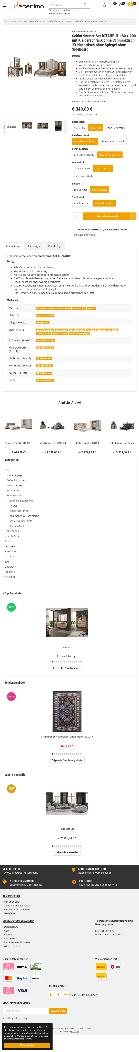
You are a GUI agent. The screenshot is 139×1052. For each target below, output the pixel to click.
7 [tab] (64, 661)
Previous (9, 83)
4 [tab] (58, 661)
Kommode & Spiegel (79, 333)
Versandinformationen (17, 909)
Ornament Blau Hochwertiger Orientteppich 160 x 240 (67, 736)
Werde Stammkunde (21, 881)
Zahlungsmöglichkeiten (17, 905)
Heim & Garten (12, 536)
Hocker (13, 505)
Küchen (8, 556)
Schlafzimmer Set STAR (87, 443)
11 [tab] (72, 661)
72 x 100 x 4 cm (44, 373)
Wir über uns (11, 901)
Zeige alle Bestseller (66, 852)
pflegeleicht (42, 322)
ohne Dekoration (45, 330)
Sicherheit (86, 881)
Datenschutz (11, 926)
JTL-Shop (75, 1031)
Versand (93, 114)
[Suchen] (85, 4)
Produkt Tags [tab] (54, 246)
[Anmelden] (104, 5)
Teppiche (9, 571)
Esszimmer (13, 490)
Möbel (8, 470)
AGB (6, 930)
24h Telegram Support (84, 994)
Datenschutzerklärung (20, 1038)
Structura (67, 647)
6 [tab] (62, 661)
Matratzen (10, 566)
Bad (6, 561)
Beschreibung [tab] (12, 246)
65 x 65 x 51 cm (44, 358)
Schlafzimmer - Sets (95, 101)
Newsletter (10, 913)
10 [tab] (70, 661)
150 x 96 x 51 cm (44, 365)
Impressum (10, 938)
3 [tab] (56, 661)
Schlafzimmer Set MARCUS (52, 443)
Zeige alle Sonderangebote (67, 760)
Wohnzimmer (14, 485)
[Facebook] (58, 994)
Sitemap (8, 934)
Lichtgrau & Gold (45, 380)
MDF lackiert (79, 308)
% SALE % (9, 576)
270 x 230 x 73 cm (45, 347)
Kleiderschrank (60, 333)
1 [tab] (52, 661)
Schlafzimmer (15, 495)
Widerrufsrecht (12, 946)
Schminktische (17, 526)
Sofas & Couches (16, 480)
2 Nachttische (43, 333)
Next (65, 83)
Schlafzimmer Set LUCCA (17, 443)
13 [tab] (76, 661)
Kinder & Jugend (16, 475)
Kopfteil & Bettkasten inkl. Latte (102, 330)
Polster (91, 308)
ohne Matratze (77, 330)
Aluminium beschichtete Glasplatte (53, 308)
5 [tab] (60, 661)
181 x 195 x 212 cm (45, 340)
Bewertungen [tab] (33, 246)
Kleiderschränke (18, 510)
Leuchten (9, 546)
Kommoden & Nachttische (24, 515)
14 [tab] (79, 661)
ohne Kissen (61, 330)
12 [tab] (74, 661)
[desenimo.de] (29, 5)
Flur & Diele (13, 531)
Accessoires (11, 551)
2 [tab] (54, 661)
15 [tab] (81, 661)
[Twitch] (52, 994)
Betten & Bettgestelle (21, 500)
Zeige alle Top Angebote (67, 668)
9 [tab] (68, 661)
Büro (7, 541)
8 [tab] (66, 661)
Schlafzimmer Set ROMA (122, 443)
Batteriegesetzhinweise (17, 942)
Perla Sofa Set (67, 828)
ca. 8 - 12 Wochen (45, 315)
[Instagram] (65, 994)
